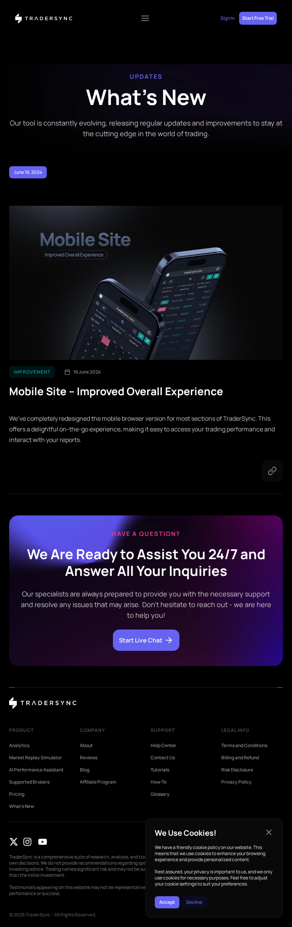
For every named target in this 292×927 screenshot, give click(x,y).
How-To (159, 782)
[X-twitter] (13, 841)
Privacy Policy (236, 782)
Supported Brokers (29, 782)
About (86, 746)
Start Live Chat (140, 640)
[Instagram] (27, 841)
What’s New (21, 806)
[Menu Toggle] (145, 18)
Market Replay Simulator (35, 758)
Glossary (160, 794)
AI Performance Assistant (36, 770)
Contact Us (163, 758)
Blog (84, 770)
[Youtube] (42, 841)
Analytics (19, 746)
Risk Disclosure (237, 770)
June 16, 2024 (28, 172)
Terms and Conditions (244, 746)
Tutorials (160, 770)
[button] (268, 832)
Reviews (88, 758)
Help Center (163, 746)
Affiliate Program (98, 782)
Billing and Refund (240, 758)
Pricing (16, 794)
